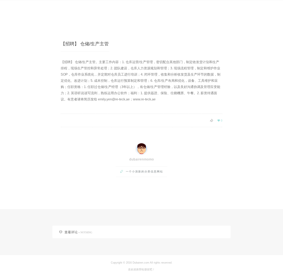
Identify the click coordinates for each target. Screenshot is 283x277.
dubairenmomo (141, 159)
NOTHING (86, 232)
